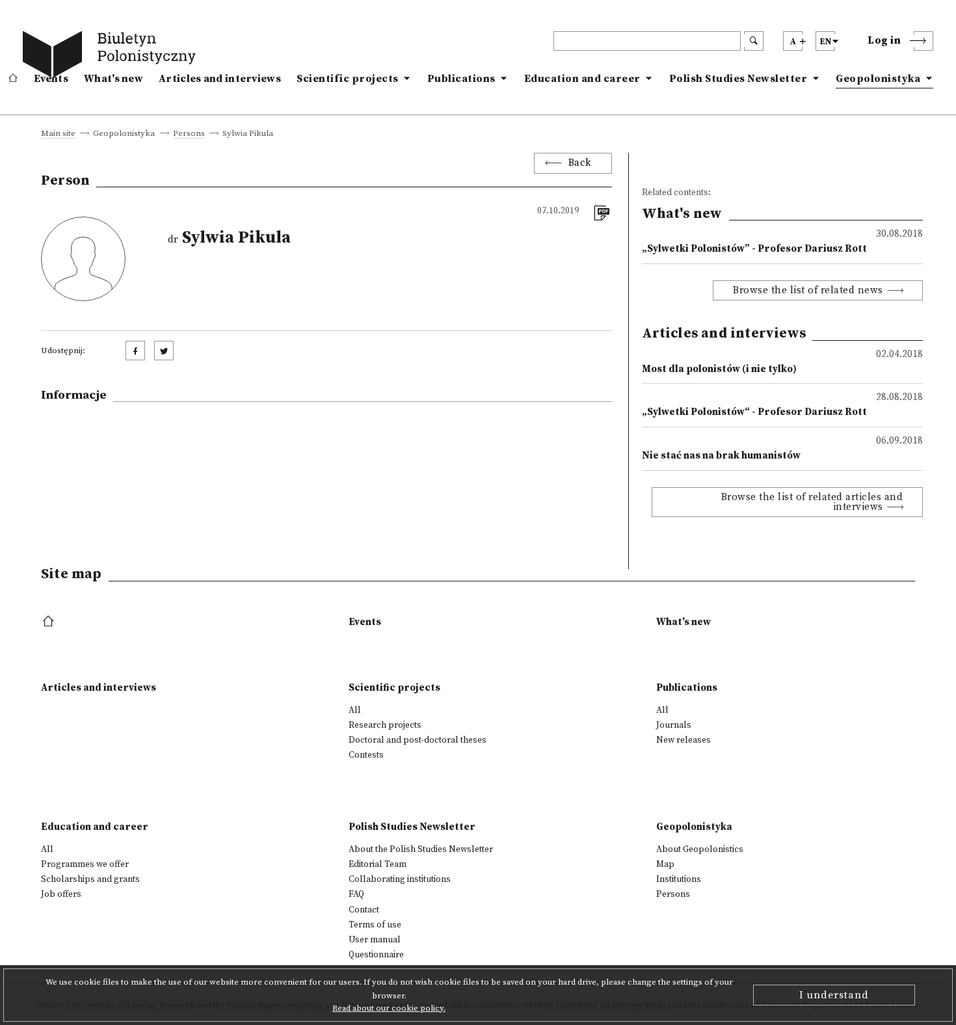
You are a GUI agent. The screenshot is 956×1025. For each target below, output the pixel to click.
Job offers (61, 894)
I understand (834, 995)
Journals (673, 725)
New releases (683, 740)
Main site (58, 134)
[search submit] (753, 41)
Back (580, 163)
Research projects (385, 725)
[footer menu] (50, 622)
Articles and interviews (220, 78)
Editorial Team (377, 864)
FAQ (356, 894)
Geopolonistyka (878, 78)
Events (51, 78)
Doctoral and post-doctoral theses (417, 740)
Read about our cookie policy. (388, 1008)
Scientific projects (348, 78)
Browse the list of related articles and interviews (812, 502)
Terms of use (375, 925)
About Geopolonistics (699, 849)
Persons (189, 134)
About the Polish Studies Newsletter (421, 849)
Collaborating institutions (400, 879)
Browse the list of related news (808, 290)
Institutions (678, 879)
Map (665, 864)
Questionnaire (376, 955)
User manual (375, 940)
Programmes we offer (85, 864)
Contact (364, 910)
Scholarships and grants (90, 879)
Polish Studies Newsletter (738, 78)
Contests (366, 755)
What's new (113, 78)
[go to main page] (112, 56)
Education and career (582, 78)
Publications (461, 78)
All (355, 710)
